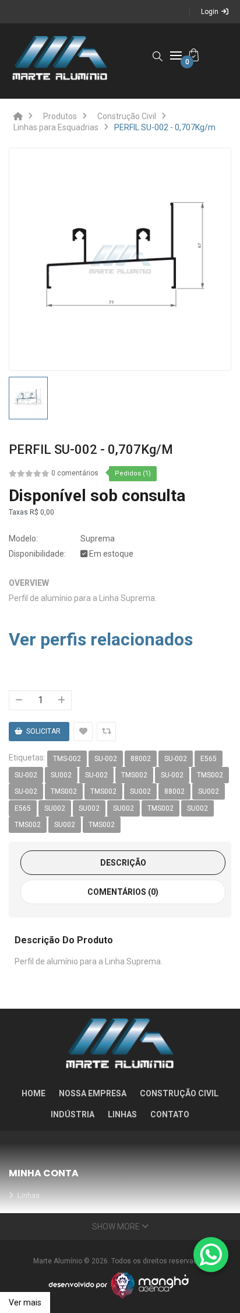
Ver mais (25, 1302)
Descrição (123, 862)
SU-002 (105, 759)
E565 (208, 759)
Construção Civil (126, 116)
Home (33, 1093)
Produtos (60, 116)
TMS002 (134, 775)
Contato (169, 1114)
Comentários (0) (122, 892)
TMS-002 (67, 759)
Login (209, 12)
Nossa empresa (92, 1093)
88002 (140, 759)
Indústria (72, 1114)
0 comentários (74, 473)
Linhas (122, 1114)
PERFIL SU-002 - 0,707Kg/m (165, 127)
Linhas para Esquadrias (55, 127)
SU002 (61, 775)
